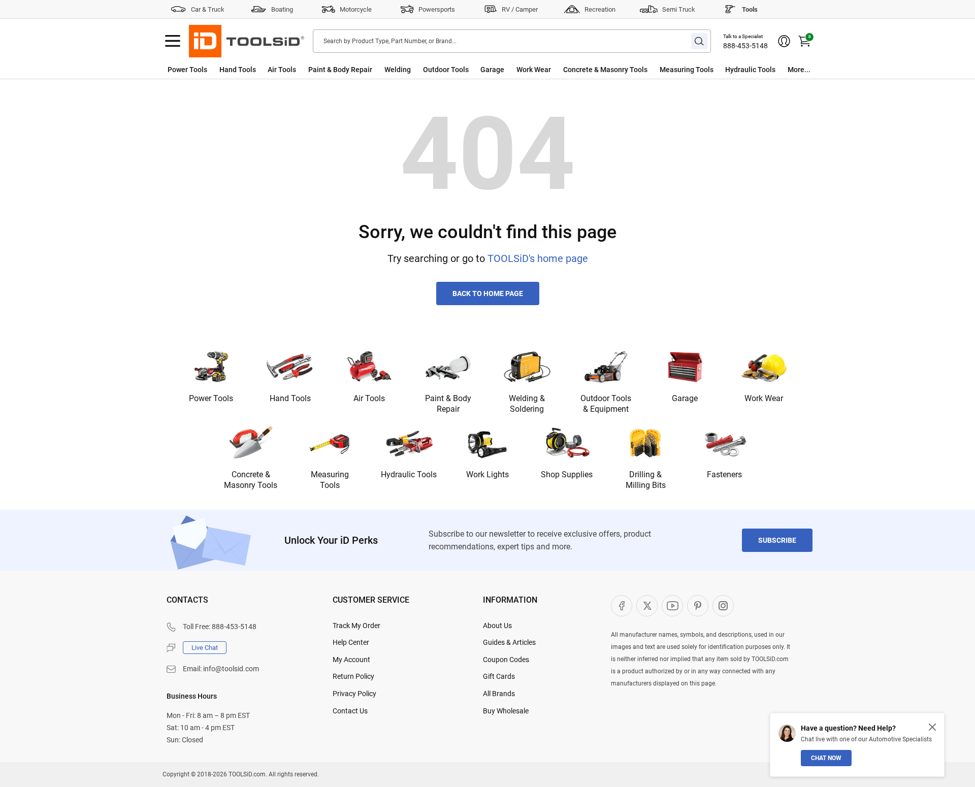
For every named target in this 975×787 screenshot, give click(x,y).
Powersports (436, 9)
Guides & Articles (509, 642)
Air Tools (282, 69)
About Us (497, 625)
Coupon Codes (506, 659)
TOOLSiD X (647, 605)
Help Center (351, 642)
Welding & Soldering (527, 403)
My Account (351, 659)
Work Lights (487, 474)
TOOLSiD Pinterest (697, 605)
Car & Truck (207, 9)
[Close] (932, 727)
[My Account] (784, 41)
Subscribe (777, 540)
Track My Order (356, 625)
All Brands (499, 694)
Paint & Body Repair (340, 69)
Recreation (599, 9)
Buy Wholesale (506, 711)
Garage (492, 69)
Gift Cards (499, 676)
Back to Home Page (487, 293)
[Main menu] (172, 41)
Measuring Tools (686, 69)
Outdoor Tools (446, 69)
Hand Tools (237, 69)
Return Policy (353, 676)
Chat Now (826, 758)
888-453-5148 (745, 46)
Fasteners (724, 474)
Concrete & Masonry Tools (605, 69)
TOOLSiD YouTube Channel (672, 605)
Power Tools (187, 69)
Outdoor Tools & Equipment (605, 403)
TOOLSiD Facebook (621, 605)
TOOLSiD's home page (538, 258)
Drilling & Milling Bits (646, 480)
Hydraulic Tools (750, 69)
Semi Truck (678, 9)
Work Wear (533, 69)
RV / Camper (520, 9)
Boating (282, 9)
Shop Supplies (567, 474)
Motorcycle (356, 9)
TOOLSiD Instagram (723, 605)
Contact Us (350, 711)
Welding (397, 69)
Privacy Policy (354, 694)
